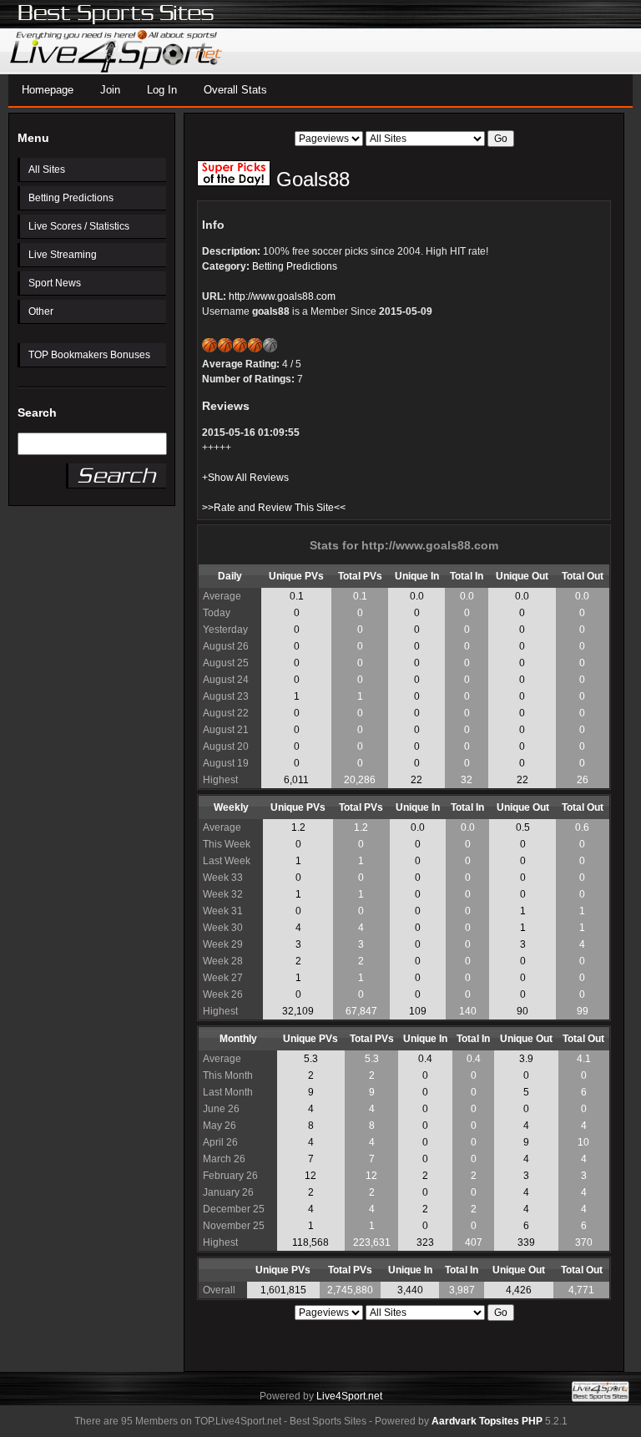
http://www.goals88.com (282, 296)
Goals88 (310, 179)
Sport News (54, 283)
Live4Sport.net (349, 1396)
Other (40, 311)
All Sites (46, 169)
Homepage (47, 89)
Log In (162, 89)
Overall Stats (235, 89)
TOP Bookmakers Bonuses (89, 355)
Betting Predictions (71, 198)
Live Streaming (62, 255)
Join (110, 89)
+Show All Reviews (245, 477)
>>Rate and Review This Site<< (274, 508)
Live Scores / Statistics (78, 226)
